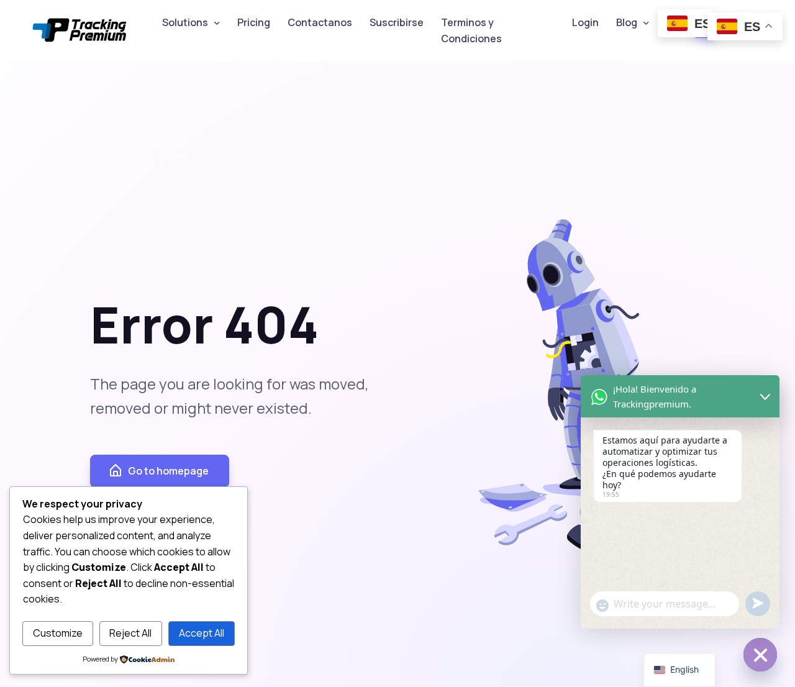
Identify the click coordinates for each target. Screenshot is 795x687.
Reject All (130, 633)
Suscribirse (397, 22)
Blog (626, 22)
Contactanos (320, 22)
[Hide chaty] (760, 654)
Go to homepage (168, 471)
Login (585, 22)
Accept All (201, 633)
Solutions (185, 22)
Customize (58, 633)
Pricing (253, 22)
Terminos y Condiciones (471, 30)
